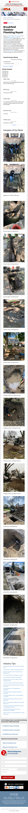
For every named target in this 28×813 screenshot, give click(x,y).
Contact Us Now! (8, 777)
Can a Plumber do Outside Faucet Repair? (12, 677)
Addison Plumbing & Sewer (9, 743)
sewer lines (8, 45)
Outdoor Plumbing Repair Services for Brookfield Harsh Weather (11, 709)
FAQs (23, 797)
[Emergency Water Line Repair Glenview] (14, 379)
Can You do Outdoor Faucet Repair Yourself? (13, 675)
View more (14, 125)
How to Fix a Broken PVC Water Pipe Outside (13, 683)
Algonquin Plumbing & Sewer (10, 747)
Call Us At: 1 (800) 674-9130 (15, 784)
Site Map (17, 810)
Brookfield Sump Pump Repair (10, 734)
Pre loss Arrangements (9, 798)
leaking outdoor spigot (14, 37)
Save (6, 22)
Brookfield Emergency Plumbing (11, 726)
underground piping (7, 38)
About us (10, 797)
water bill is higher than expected (13, 36)
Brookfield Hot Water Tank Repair (11, 730)
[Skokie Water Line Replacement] (14, 510)
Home (4, 17)
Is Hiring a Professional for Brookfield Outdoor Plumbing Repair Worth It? (13, 706)
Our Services (10, 17)
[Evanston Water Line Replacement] (14, 215)
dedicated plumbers (9, 50)
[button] (11, 63)
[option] (14, 164)
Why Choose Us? (20, 798)
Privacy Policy (12, 810)
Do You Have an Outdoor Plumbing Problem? (13, 669)
